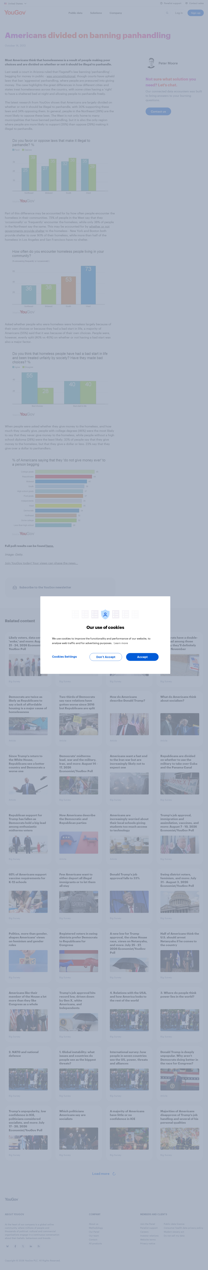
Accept (142, 656)
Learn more (121, 642)
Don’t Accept (105, 656)
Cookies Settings (64, 656)
